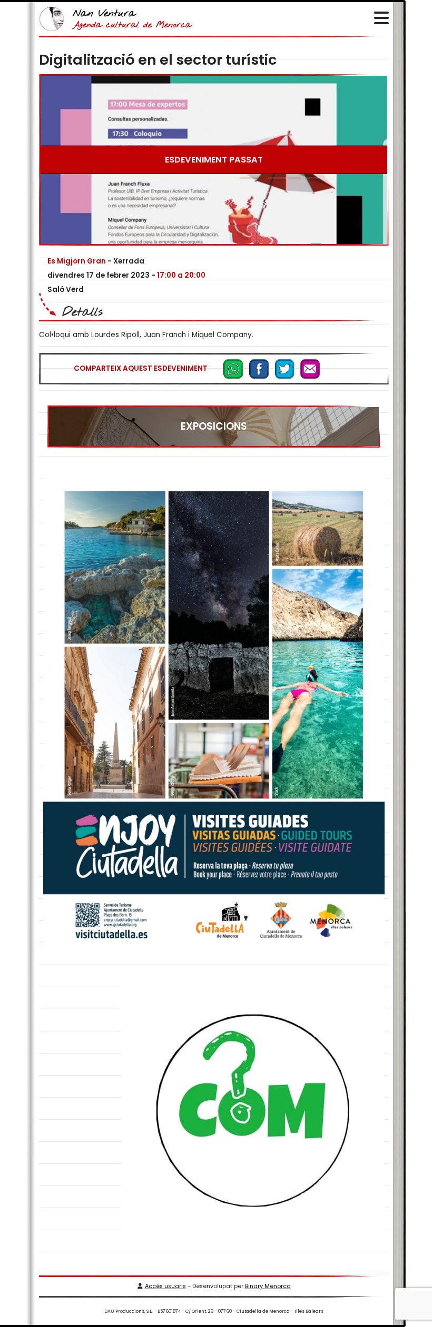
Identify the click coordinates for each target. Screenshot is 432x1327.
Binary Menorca (268, 1286)
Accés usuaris (165, 1286)
